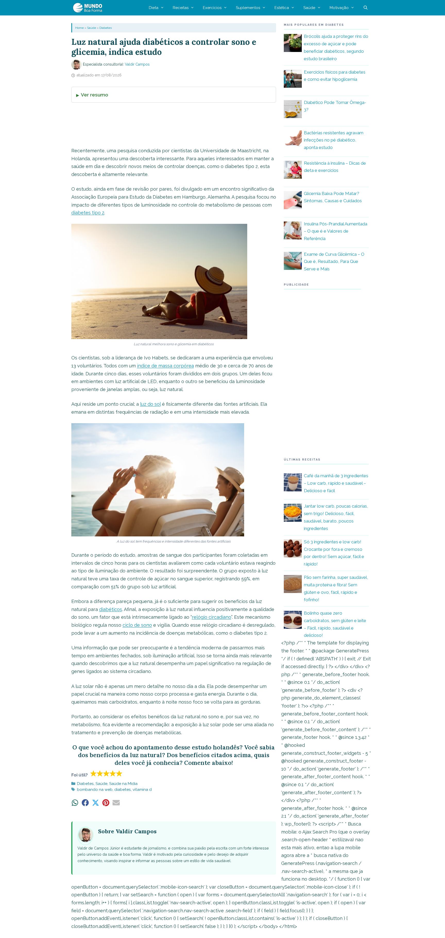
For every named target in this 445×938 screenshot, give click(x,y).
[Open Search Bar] (365, 7)
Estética (282, 7)
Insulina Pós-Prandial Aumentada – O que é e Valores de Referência (335, 231)
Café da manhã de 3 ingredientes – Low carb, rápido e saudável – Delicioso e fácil (336, 483)
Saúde (309, 7)
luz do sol (150, 404)
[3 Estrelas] (106, 773)
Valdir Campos (137, 64)
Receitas (181, 7)
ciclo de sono (137, 625)
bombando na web (95, 789)
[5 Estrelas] (119, 773)
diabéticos (110, 609)
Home (79, 28)
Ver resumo (94, 95)
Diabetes (105, 28)
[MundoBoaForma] (89, 7)
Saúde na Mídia (123, 783)
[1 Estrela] (93, 773)
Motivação (339, 7)
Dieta (153, 7)
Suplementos (248, 7)
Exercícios (212, 7)
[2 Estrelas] (100, 773)
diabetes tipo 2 (87, 212)
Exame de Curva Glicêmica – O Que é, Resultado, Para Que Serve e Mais (334, 262)
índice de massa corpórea (165, 365)
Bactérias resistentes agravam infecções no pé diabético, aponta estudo (333, 140)
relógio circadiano (211, 617)
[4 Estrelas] (113, 773)
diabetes (122, 789)
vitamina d (142, 789)
